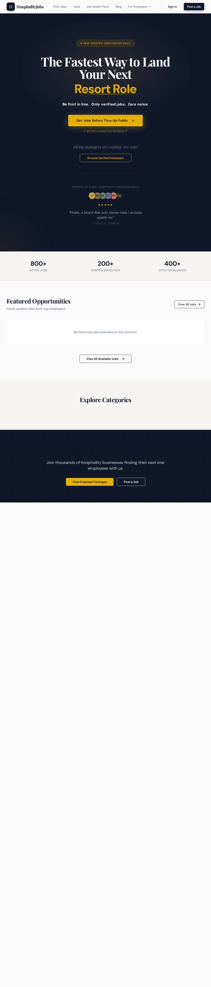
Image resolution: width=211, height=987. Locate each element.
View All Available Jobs (102, 359)
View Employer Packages (90, 482)
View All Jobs (187, 304)
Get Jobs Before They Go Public (102, 120)
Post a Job (194, 6)
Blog (118, 6)
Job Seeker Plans (98, 6)
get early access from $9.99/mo (105, 130)
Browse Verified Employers (105, 158)
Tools (76, 6)
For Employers (137, 6)
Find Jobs (60, 6)
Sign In (172, 6)
